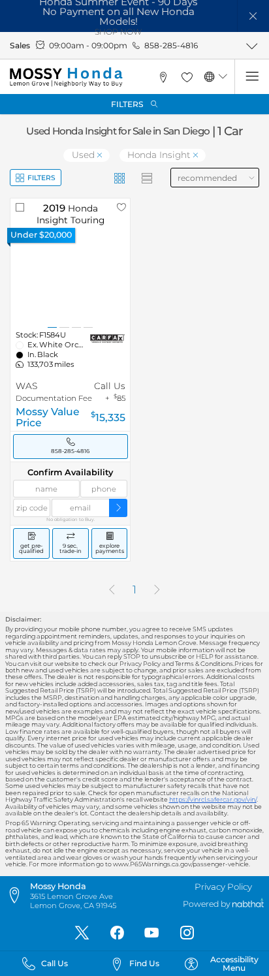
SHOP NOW (118, 32)
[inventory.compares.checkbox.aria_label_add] (20, 207)
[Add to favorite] (121, 207)
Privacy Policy (223, 886)
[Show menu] (251, 76)
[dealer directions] (17, 895)
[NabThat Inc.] (248, 904)
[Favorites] (186, 76)
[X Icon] (81, 933)
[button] (253, 16)
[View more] (251, 45)
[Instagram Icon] (187, 933)
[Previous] (112, 590)
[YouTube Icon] (151, 933)
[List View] (147, 178)
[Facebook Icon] (117, 933)
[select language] (223, 77)
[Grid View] (120, 178)
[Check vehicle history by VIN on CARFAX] (107, 339)
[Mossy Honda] (66, 77)
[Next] (157, 590)
